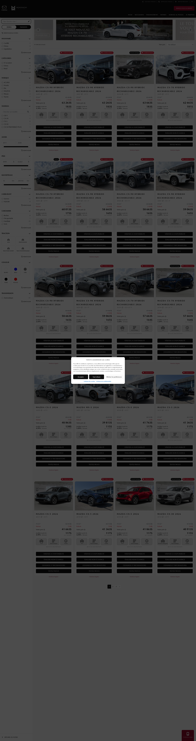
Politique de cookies (89, 381)
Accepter (81, 377)
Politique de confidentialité (103, 381)
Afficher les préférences (114, 377)
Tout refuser (96, 377)
